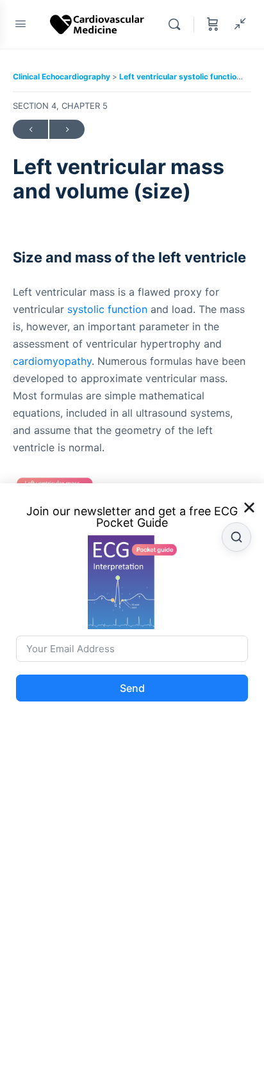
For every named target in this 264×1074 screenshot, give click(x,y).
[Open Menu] (20, 23)
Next (67, 129)
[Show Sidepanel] (237, 24)
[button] (249, 508)
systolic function (107, 309)
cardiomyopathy (52, 361)
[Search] (177, 24)
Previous (30, 129)
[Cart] (212, 24)
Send (132, 688)
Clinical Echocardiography (62, 76)
